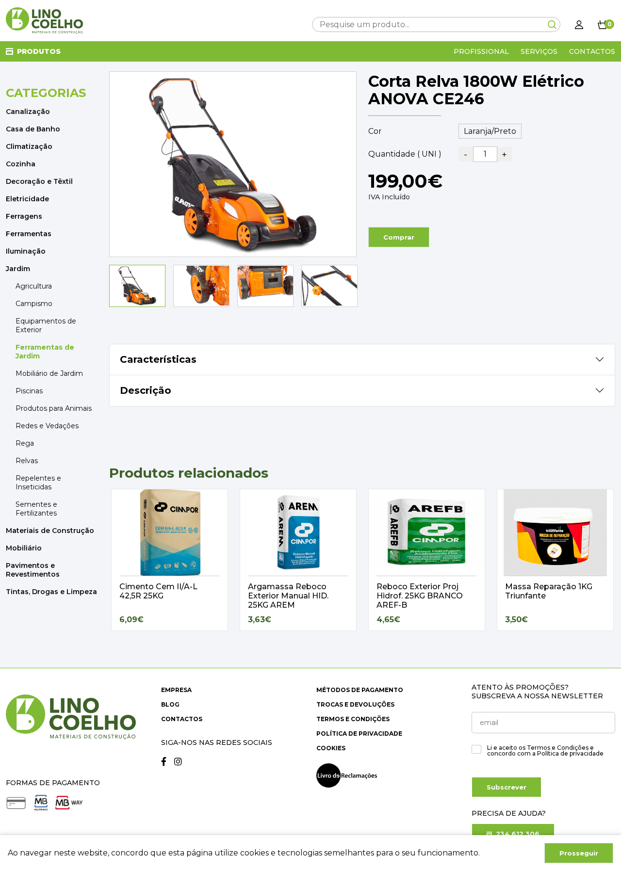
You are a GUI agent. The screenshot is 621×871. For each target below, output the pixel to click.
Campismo (34, 303)
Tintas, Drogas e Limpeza (51, 591)
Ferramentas (28, 233)
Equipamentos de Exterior (46, 325)
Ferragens (24, 216)
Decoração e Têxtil (39, 181)
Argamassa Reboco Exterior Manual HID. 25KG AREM (288, 596)
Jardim (18, 268)
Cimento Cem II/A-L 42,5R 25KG (158, 591)
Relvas (27, 460)
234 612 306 (516, 834)
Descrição (145, 390)
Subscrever (506, 787)
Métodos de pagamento (359, 690)
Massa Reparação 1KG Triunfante (548, 591)
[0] (602, 24)
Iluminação (26, 251)
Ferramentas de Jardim (45, 351)
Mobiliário (24, 548)
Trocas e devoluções (355, 704)
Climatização (29, 146)
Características (158, 359)
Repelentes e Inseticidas (38, 482)
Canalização (28, 111)
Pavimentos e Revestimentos (33, 570)
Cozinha (20, 164)
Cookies (330, 748)
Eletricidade (27, 198)
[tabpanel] (169, 560)
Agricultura (34, 286)
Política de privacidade (359, 733)
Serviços (539, 51)
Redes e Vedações (47, 425)
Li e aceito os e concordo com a (545, 751)
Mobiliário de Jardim (49, 373)
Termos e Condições (353, 719)
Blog (170, 704)
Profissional (481, 51)
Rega (25, 443)
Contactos (592, 51)
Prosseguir (578, 853)
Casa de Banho (33, 129)
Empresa (176, 690)
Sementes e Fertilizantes (36, 508)
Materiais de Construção (50, 530)
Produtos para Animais (54, 408)
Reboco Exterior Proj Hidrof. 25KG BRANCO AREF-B (419, 596)
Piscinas (29, 391)
